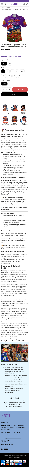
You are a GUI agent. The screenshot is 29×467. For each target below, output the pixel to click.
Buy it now (14, 94)
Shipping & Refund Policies (10, 267)
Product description (14, 130)
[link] (5, 109)
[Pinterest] (8, 441)
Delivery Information (14, 56)
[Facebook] (2, 441)
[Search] (5, 4)
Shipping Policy (5, 341)
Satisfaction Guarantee (12, 251)
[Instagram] (5, 441)
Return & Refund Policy (16, 240)
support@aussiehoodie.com (14, 406)
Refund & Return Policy (18, 341)
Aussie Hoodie (7, 180)
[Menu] (2, 4)
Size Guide (4, 56)
